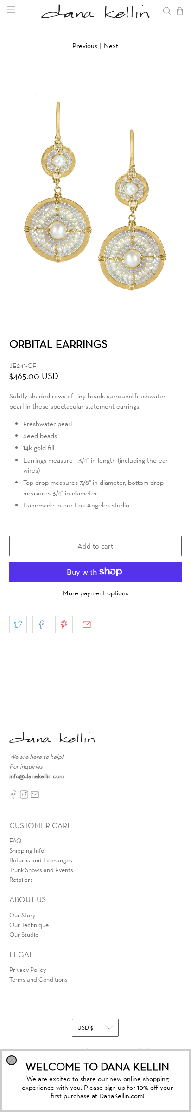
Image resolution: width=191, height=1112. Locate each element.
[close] (11, 1060)
